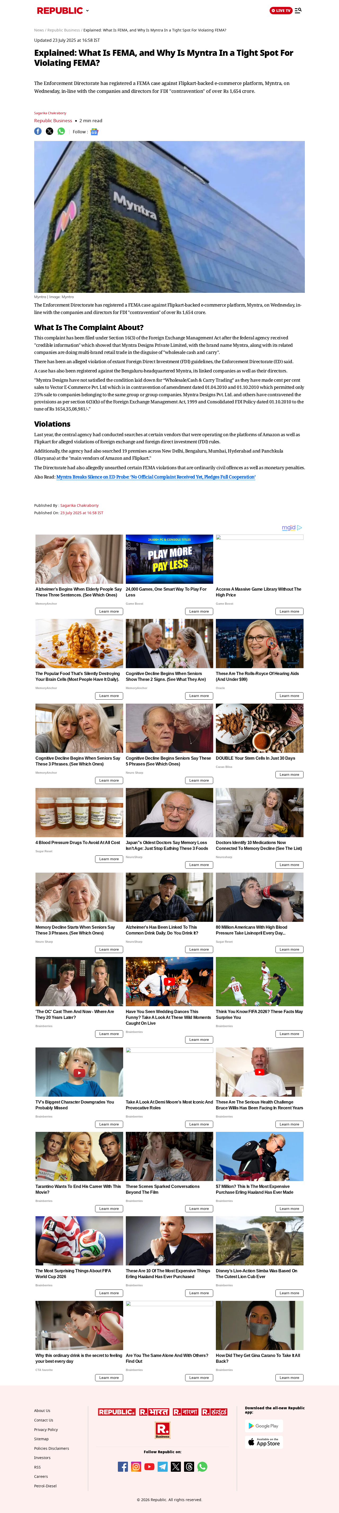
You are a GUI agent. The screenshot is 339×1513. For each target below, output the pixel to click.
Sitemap (41, 1439)
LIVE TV (283, 10)
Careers (41, 1476)
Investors (42, 1458)
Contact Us (43, 1420)
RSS (37, 1467)
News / (40, 30)
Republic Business (53, 120)
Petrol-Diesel (45, 1486)
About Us (42, 1411)
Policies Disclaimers (51, 1448)
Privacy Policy (46, 1430)
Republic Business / (64, 30)
